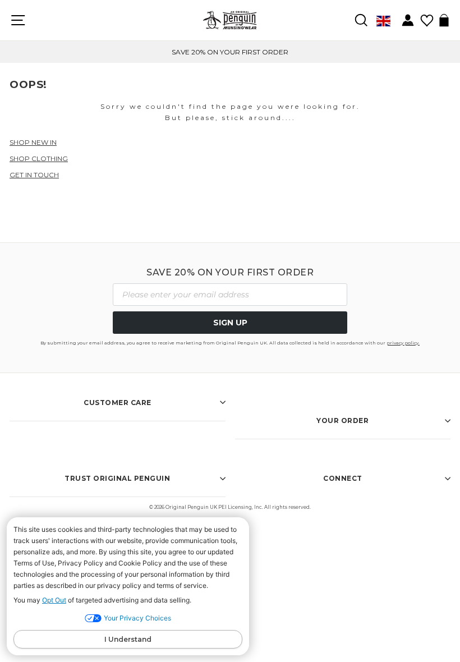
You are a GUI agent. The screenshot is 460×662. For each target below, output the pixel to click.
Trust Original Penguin (117, 478)
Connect (342, 478)
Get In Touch (34, 175)
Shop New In (33, 142)
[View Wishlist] (427, 16)
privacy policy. (403, 343)
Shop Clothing (39, 158)
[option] (230, 52)
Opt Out (54, 600)
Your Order (342, 420)
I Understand (127, 639)
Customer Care (117, 402)
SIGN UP (230, 323)
